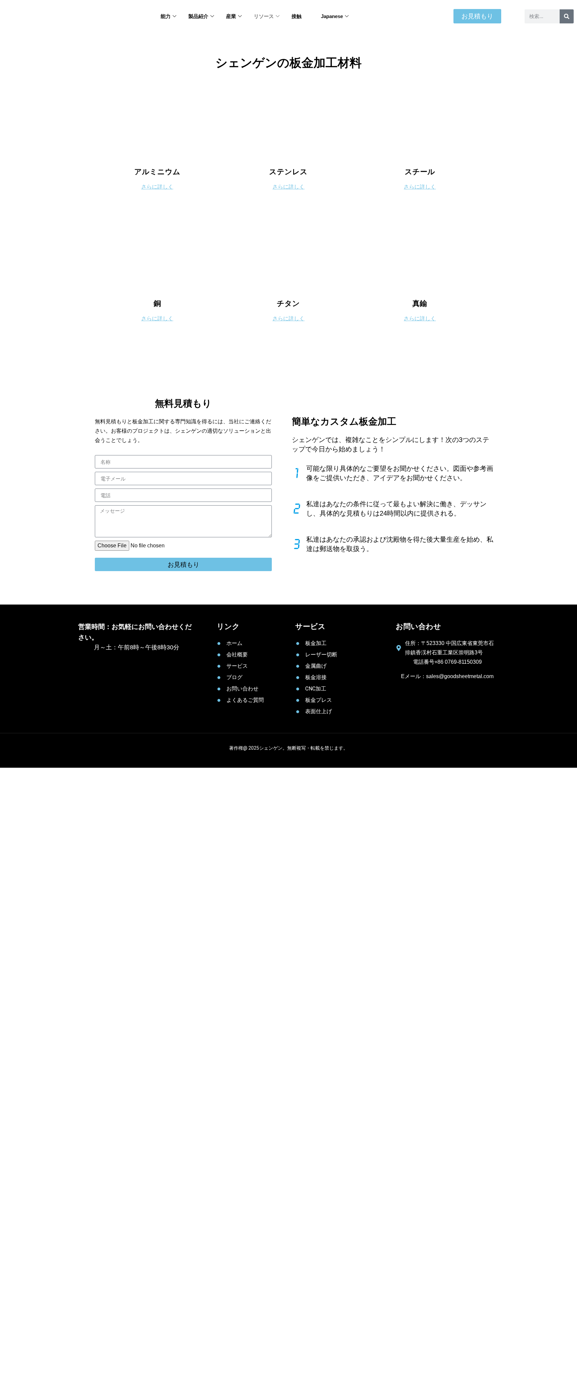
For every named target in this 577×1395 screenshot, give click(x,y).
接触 (297, 16)
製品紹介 (198, 16)
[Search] (567, 16)
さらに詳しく (157, 187)
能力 (166, 16)
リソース (264, 16)
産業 (231, 16)
